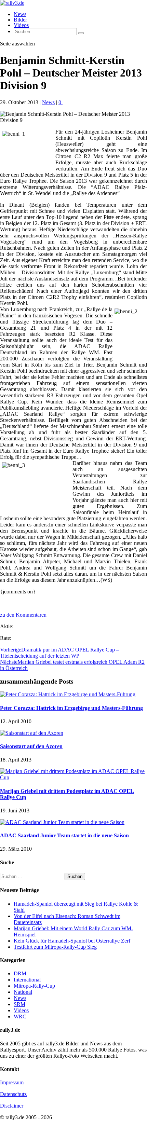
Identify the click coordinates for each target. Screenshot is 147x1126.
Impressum (12, 1082)
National (23, 992)
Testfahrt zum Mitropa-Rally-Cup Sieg (55, 947)
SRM (19, 1004)
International (27, 980)
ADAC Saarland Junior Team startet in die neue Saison (64, 835)
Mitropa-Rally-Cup (34, 986)
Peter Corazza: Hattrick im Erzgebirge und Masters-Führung (71, 708)
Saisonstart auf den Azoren (31, 746)
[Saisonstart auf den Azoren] (31, 733)
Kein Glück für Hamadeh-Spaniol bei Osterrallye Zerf (72, 941)
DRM (20, 973)
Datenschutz (13, 1094)
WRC (20, 1016)
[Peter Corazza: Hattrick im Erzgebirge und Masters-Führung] (67, 694)
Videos (21, 25)
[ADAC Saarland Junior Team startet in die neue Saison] (62, 822)
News (20, 14)
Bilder (20, 20)
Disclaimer (11, 1106)
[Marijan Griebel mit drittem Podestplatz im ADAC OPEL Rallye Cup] (73, 777)
